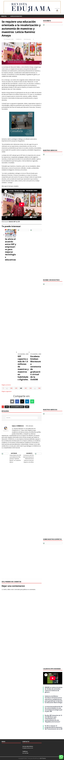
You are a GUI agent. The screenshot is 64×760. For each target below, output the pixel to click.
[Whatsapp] (32, 401)
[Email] (12, 401)
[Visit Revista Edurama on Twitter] (7, 746)
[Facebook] (17, 401)
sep (27, 406)
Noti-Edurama (27, 39)
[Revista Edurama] (32, 13)
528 (39, 388)
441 (26, 388)
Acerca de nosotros (16, 16)
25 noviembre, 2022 (9, 39)
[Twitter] (22, 401)
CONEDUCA (19, 39)
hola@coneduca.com (27, 748)
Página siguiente (6, 391)
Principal (4, 16)
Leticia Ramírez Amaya (17, 406)
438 (11, 388)
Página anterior (6, 385)
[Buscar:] (22, 417)
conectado (17, 589)
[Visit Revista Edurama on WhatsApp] (2, 746)
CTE (7, 406)
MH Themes (43, 758)
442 (31, 388)
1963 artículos (29, 426)
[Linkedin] (27, 401)
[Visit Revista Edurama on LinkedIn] (5, 746)
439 (16, 388)
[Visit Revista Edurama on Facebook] (10, 746)
